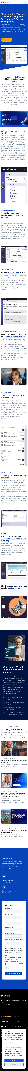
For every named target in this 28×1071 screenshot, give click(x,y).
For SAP (17, 1016)
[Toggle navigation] (25, 2)
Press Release (4, 1021)
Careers (6, 1016)
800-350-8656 (5, 892)
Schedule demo (6, 40)
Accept (14, 1060)
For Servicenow (19, 1014)
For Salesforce (18, 1018)
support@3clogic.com (7, 882)
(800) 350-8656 (6, 1004)
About (2, 1014)
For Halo (17, 1021)
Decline (14, 1064)
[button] (24, 606)
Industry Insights (5, 1018)
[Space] (5, 995)
